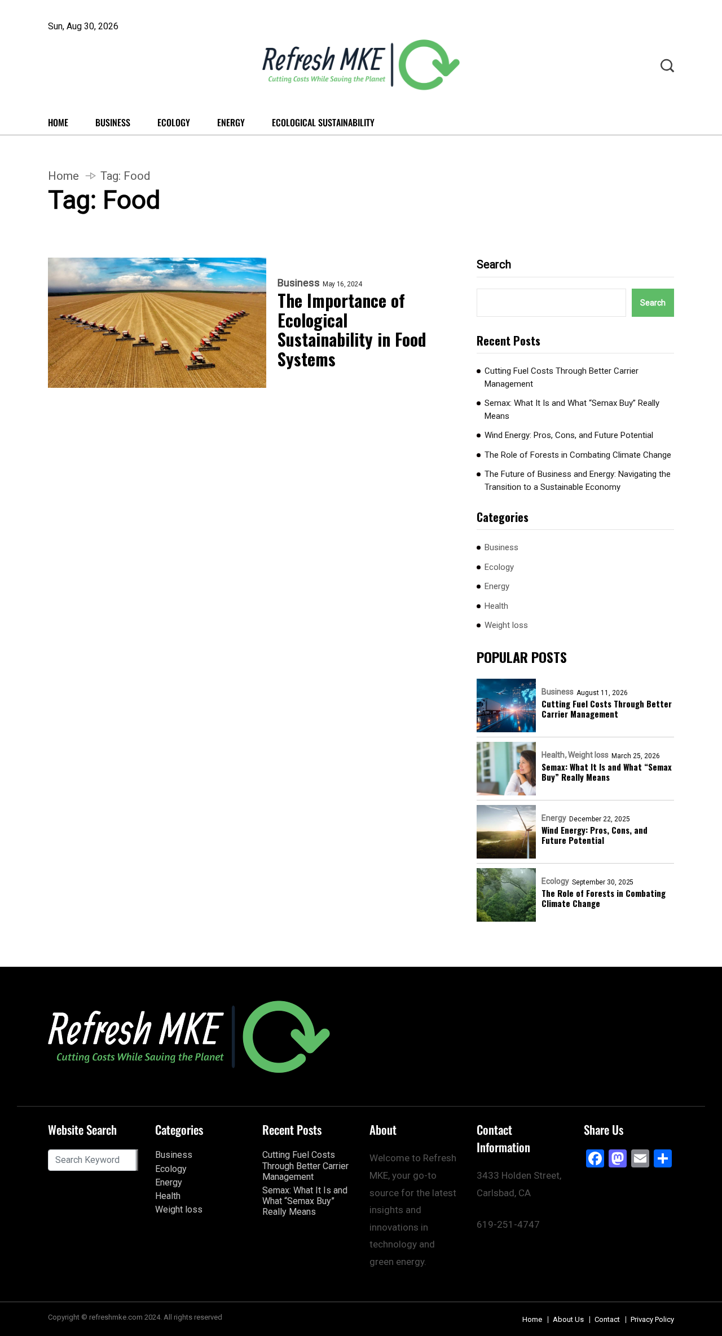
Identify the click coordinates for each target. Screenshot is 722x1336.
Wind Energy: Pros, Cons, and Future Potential (569, 435)
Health (496, 606)
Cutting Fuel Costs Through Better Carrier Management (562, 377)
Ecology (173, 122)
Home (58, 122)
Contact (607, 1319)
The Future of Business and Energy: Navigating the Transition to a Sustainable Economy (578, 480)
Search (494, 264)
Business (112, 122)
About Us (568, 1319)
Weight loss (506, 625)
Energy (231, 122)
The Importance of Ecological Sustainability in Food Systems (352, 330)
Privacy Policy (652, 1319)
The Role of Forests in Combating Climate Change (578, 455)
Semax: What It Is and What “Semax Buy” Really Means (572, 409)
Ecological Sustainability (323, 122)
